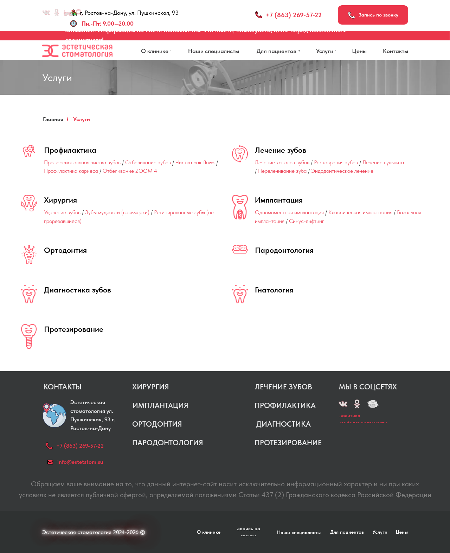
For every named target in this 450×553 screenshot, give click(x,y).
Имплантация (279, 199)
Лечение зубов (280, 149)
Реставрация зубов (336, 162)
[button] (373, 15)
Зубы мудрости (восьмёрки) (117, 212)
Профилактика (70, 149)
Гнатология (274, 289)
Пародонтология (284, 250)
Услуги (81, 119)
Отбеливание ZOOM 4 (130, 170)
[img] (373, 404)
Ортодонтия (65, 250)
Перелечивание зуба (282, 170)
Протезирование (73, 329)
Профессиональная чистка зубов (82, 162)
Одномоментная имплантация (289, 212)
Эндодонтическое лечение (342, 170)
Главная (53, 119)
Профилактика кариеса (71, 170)
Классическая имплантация (360, 212)
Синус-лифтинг (306, 221)
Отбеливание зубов (148, 162)
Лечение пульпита (383, 162)
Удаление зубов (62, 212)
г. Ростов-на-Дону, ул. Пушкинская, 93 (129, 12)
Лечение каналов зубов (282, 162)
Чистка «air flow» (195, 162)
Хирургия (60, 199)
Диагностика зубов (77, 289)
